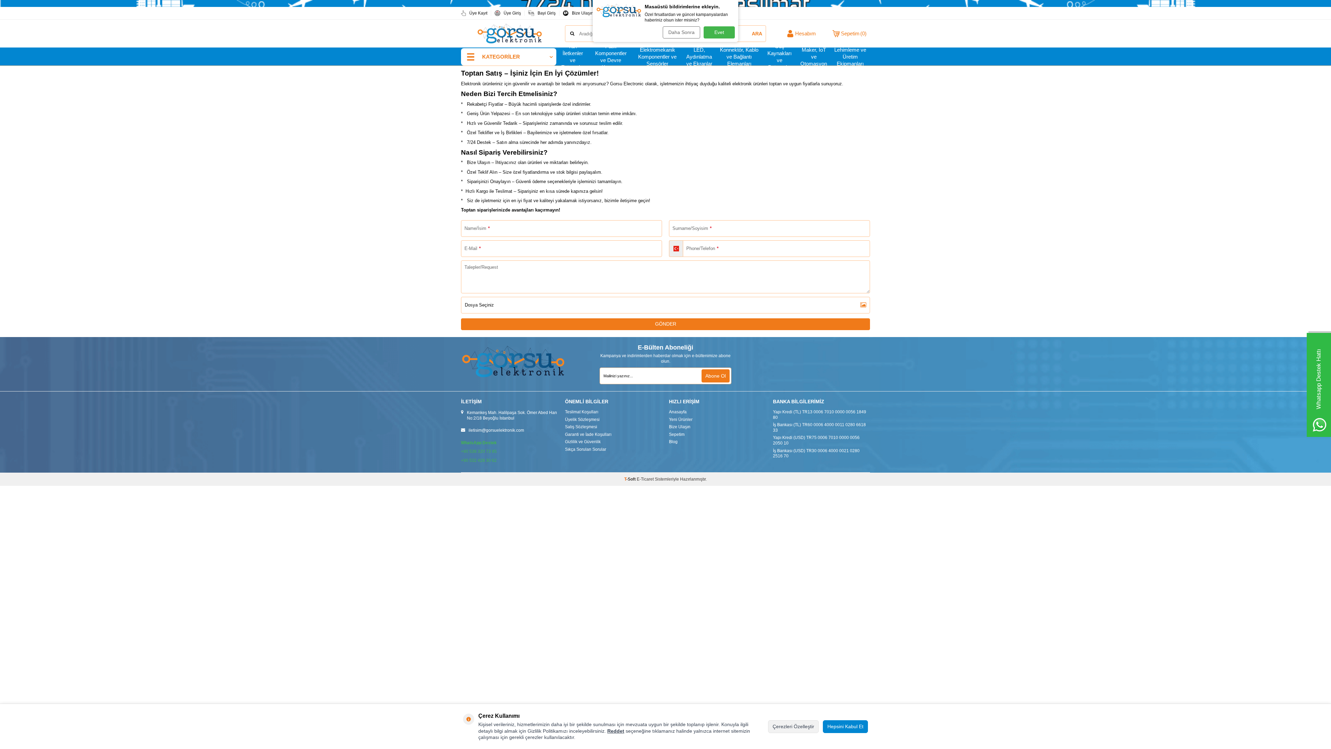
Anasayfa (678, 412)
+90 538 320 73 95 (479, 451)
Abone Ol (715, 376)
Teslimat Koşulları (581, 412)
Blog (673, 441)
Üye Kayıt (478, 13)
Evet (719, 32)
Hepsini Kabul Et (845, 726)
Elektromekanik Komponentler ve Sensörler (657, 57)
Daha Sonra (681, 32)
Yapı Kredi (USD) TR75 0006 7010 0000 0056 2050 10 (816, 440)
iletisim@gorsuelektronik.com (496, 430)
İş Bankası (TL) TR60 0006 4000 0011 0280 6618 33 (819, 427)
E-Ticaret (645, 479)
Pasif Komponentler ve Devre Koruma (611, 57)
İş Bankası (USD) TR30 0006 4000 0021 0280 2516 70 (816, 453)
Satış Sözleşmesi (581, 426)
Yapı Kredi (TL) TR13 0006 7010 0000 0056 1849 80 (819, 415)
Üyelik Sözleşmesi (582, 419)
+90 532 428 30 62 (479, 460)
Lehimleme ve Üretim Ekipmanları (850, 57)
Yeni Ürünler (681, 419)
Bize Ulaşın (582, 13)
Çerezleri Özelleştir (793, 726)
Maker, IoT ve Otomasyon (813, 57)
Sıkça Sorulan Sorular (585, 449)
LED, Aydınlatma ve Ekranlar (699, 57)
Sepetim (677, 434)
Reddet (615, 731)
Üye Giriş (512, 13)
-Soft (630, 479)
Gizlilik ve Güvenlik (583, 441)
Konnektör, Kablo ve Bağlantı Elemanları (739, 57)
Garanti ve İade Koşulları (588, 434)
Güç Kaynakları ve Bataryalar (779, 57)
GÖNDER (665, 324)
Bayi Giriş (547, 13)
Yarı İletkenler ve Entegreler (572, 57)
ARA (757, 33)
